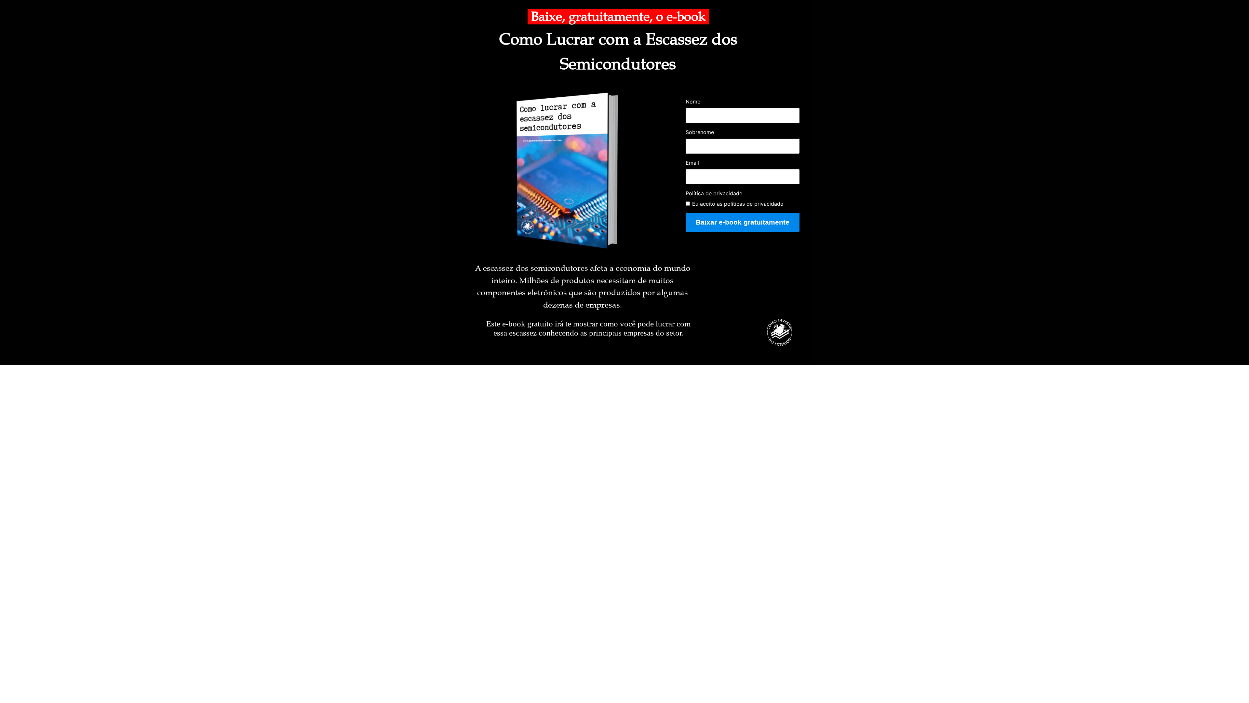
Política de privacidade (714, 193)
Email (692, 162)
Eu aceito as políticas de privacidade (737, 203)
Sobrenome (700, 132)
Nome (693, 101)
